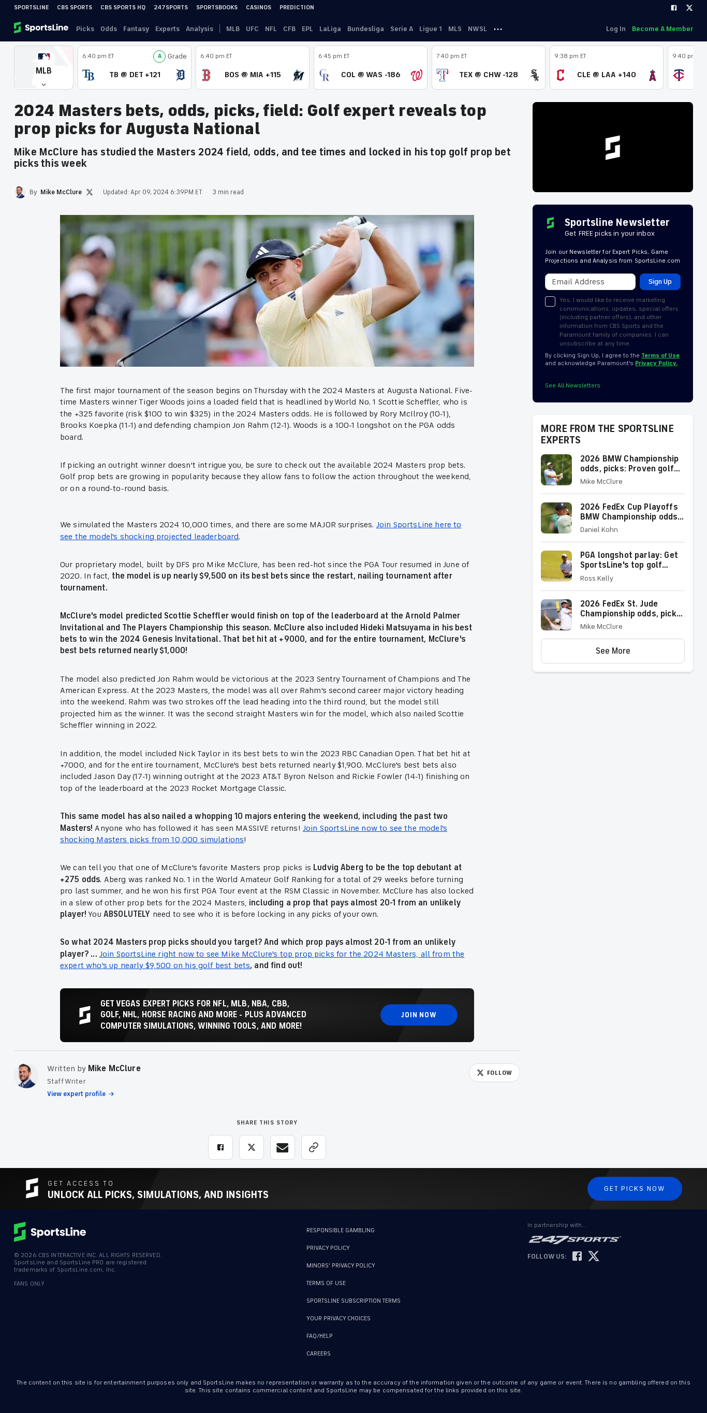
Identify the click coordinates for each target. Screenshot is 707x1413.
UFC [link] (252, 28)
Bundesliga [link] (365, 28)
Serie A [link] (401, 28)
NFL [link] (271, 28)
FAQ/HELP (319, 1331)
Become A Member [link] (662, 28)
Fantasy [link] (136, 28)
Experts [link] (167, 28)
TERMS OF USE (326, 1283)
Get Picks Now (635, 1188)
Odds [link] (108, 28)
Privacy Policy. (656, 363)
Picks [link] (85, 28)
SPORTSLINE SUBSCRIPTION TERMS (353, 1301)
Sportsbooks (217, 7)
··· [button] (498, 28)
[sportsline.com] (42, 28)
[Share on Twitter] (251, 1147)
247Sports (171, 7)
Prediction (296, 7)
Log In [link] (616, 28)
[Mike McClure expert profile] (26, 1075)
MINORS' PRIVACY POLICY (340, 1266)
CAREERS (318, 1348)
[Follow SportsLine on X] (593, 1257)
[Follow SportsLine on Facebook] (577, 1257)
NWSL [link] (477, 28)
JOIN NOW (419, 1015)
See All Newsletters (572, 386)
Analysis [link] (199, 28)
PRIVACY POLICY (328, 1248)
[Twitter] (689, 8)
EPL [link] (307, 28)
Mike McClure (114, 1068)
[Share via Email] (282, 1147)
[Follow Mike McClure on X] (89, 192)
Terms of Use (660, 355)
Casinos (258, 7)
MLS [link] (455, 28)
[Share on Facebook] (220, 1147)
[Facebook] (673, 8)
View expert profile (76, 1094)
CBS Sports (74, 7)
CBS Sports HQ (122, 7)
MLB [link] (233, 28)
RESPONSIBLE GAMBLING (340, 1230)
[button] (43, 68)
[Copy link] (313, 1147)
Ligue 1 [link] (430, 28)
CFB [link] (289, 28)
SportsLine (31, 7)
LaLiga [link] (330, 28)
